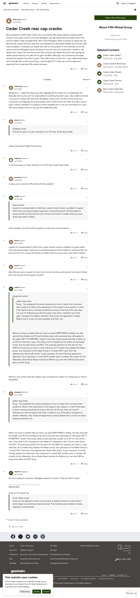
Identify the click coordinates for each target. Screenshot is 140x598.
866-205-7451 (124, 559)
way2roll (17, 472)
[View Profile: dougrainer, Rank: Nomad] (11, 393)
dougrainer (18, 392)
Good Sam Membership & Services (64, 559)
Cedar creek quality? (112, 55)
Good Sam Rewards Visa (30, 559)
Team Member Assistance (106, 578)
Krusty (16, 265)
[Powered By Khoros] (131, 592)
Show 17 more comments (18, 520)
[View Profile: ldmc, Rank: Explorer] (99, 73)
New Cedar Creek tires (113, 89)
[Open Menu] (135, 9)
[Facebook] (13, 536)
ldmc (116, 75)
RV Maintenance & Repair (60, 554)
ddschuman (119, 92)
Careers (112, 575)
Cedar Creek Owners (112, 72)
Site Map (12, 563)
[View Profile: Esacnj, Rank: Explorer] (11, 121)
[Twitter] (20, 536)
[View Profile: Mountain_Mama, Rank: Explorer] (99, 65)
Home (11, 546)
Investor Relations (63, 578)
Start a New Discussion (115, 18)
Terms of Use (74, 578)
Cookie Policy (23, 584)
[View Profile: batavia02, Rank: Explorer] (99, 56)
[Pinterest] (42, 536)
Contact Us (13, 554)
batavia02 (118, 58)
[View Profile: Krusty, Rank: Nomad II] (11, 267)
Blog (104, 575)
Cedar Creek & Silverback (114, 64)
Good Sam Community (11, 10)
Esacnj (16, 120)
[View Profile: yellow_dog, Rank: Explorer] (9, 21)
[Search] (117, 3)
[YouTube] (28, 536)
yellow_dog (17, 19)
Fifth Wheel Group (27, 10)
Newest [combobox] (87, 80)
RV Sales (53, 546)
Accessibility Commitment (88, 578)
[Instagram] (35, 536)
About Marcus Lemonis (29, 563)
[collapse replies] (4, 86)
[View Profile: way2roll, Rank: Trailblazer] (11, 473)
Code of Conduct (27, 546)
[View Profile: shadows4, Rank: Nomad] (11, 179)
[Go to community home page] (13, 3)
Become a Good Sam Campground (34, 554)
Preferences (25, 592)
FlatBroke (17, 158)
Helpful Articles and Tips (89, 546)
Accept (46, 592)
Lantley (16, 196)
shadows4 (18, 177)
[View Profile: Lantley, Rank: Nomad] (11, 198)
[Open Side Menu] (4, 3)
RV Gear (53, 550)
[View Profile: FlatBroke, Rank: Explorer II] (11, 160)
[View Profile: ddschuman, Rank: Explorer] (99, 90)
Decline (37, 592)
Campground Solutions (59, 563)
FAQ (11, 559)
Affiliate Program (26, 550)
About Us (13, 550)
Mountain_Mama (121, 67)
